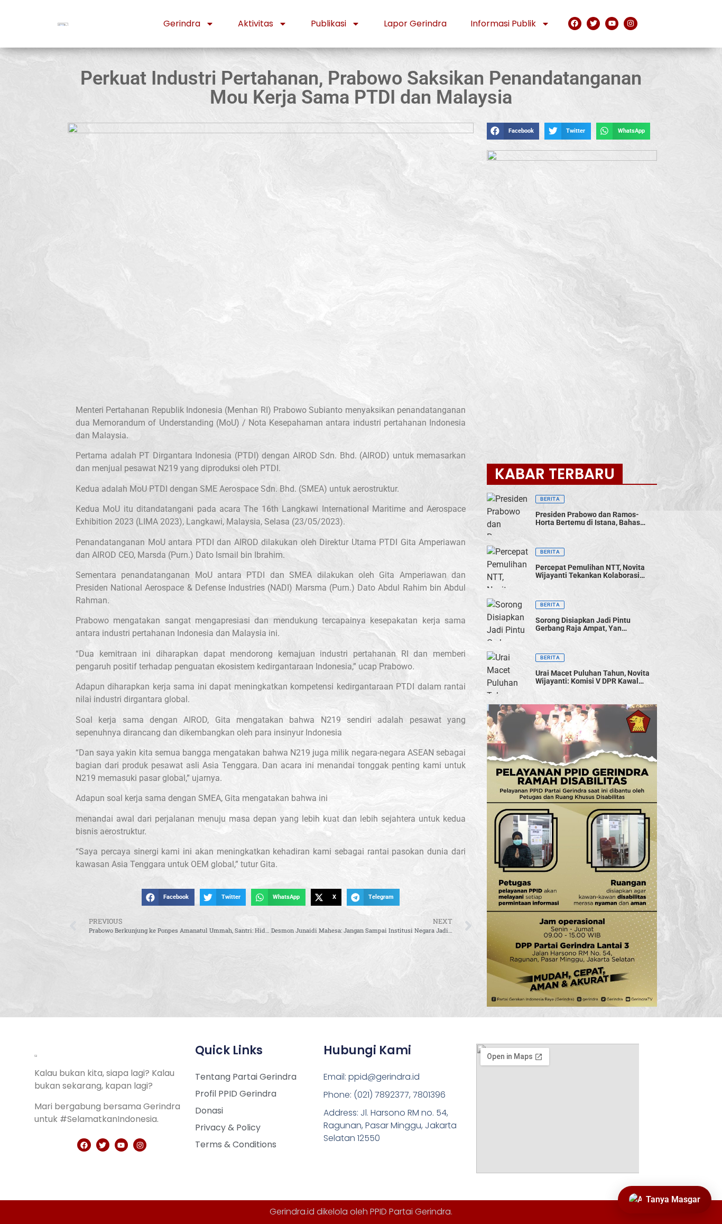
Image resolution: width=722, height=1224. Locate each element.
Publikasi (328, 23)
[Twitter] (593, 23)
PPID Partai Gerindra (410, 1211)
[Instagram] (630, 23)
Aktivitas (255, 23)
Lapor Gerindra (415, 23)
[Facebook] (574, 23)
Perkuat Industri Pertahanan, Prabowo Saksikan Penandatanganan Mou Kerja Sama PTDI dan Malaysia (361, 87)
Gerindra (181, 23)
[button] (168, 897)
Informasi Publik (503, 23)
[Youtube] (611, 23)
